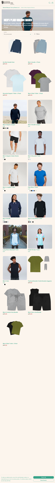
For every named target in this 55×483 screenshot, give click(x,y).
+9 (36, 190)
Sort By (5, 32)
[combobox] (17, 34)
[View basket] (52, 2)
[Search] (49, 2)
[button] (30, 34)
